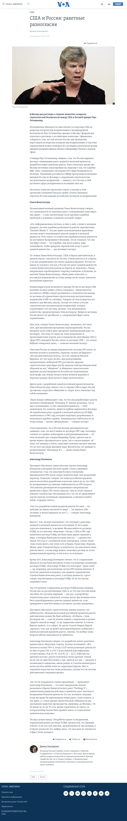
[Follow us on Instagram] (83, 793)
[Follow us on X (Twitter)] (71, 793)
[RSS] (89, 793)
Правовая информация (11, 797)
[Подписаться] (101, 793)
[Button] (90, 43)
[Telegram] (102, 4)
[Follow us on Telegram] (107, 793)
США (32, 12)
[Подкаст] (95, 793)
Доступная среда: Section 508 (14, 802)
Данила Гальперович (39, 31)
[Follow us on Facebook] (66, 793)
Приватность (7, 807)
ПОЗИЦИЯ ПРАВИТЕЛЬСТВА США (13, 812)
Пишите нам (7, 792)
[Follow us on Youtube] (77, 793)
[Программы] (109, 4)
